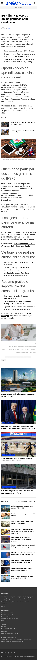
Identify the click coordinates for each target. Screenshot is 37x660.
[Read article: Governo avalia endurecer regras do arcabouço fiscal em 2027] (5, 578)
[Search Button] (35, 3)
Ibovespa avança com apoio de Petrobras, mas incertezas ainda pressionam (21, 539)
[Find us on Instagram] (5, 653)
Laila (8, 28)
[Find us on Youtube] (2, 653)
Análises (17, 501)
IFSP (3, 360)
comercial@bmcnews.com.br (9, 633)
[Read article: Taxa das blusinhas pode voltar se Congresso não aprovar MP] (5, 570)
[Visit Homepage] (18, 3)
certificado (15, 357)
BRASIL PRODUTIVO (8, 454)
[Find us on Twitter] (11, 653)
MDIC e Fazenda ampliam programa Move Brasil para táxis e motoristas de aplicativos (22, 531)
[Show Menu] (2, 3)
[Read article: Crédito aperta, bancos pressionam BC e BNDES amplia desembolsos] (5, 516)
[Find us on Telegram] (8, 653)
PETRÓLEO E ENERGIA (9, 487)
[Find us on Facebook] (14, 653)
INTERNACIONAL (7, 422)
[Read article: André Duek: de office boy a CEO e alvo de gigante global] (5, 124)
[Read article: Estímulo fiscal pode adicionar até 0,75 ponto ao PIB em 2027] (18, 380)
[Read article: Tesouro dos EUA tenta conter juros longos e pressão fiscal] (5, 524)
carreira (8, 357)
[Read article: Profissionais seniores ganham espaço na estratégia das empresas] (5, 132)
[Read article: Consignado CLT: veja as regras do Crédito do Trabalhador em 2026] (5, 563)
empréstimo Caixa (25, 357)
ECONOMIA (6, 390)
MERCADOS (32, 501)
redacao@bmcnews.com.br (9, 628)
